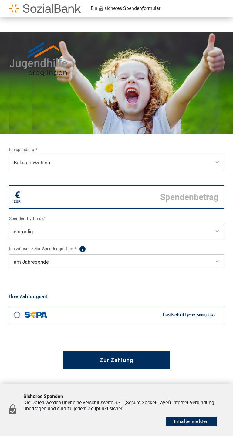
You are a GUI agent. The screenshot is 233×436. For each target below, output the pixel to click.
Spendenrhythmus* (27, 218)
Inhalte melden (191, 421)
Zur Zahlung (116, 360)
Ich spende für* (23, 149)
